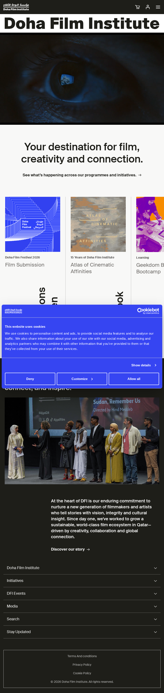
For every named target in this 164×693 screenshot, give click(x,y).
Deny (30, 378)
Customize (80, 378)
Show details (141, 365)
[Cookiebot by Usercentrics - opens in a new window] (140, 311)
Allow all (133, 378)
